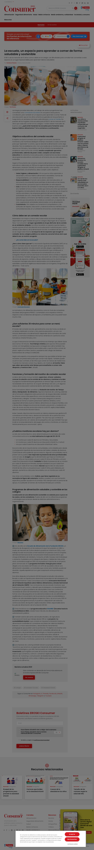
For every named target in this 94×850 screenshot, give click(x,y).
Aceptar (72, 834)
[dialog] (50, 839)
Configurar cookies (72, 844)
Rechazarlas (72, 839)
